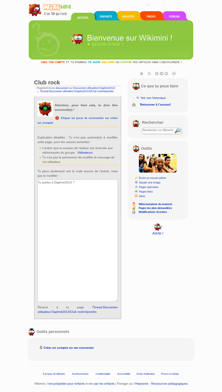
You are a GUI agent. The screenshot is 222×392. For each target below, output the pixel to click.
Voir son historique (153, 98)
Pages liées (146, 191)
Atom (142, 196)
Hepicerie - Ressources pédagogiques (161, 383)
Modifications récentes (153, 212)
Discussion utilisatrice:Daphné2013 (94, 88)
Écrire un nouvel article (152, 178)
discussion (62, 88)
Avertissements (80, 374)
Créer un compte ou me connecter (69, 347)
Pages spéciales (148, 187)
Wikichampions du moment (155, 204)
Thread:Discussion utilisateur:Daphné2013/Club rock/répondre (77, 91)
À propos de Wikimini (54, 374)
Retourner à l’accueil (155, 104)
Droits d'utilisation (146, 374)
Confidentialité (103, 374)
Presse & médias (170, 374)
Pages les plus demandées (155, 208)
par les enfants (104, 383)
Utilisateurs (85, 152)
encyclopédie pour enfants (67, 383)
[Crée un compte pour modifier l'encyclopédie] (111, 62)
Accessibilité (123, 374)
